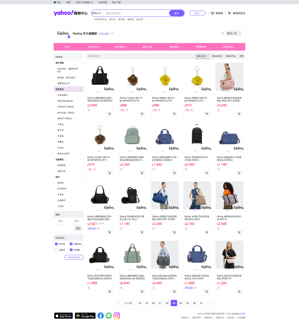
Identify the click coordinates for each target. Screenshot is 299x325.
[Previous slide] (88, 77)
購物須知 (208, 317)
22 (167, 303)
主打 (67, 47)
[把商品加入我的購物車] (110, 114)
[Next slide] (112, 77)
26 (194, 303)
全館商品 (228, 47)
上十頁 (128, 303)
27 (201, 303)
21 (160, 303)
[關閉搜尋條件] (100, 13)
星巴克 (112, 19)
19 (146, 303)
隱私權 (231, 317)
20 (153, 303)
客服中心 (185, 317)
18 (139, 303)
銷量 (242, 55)
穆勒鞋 (130, 19)
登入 (197, 13)
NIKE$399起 (100, 19)
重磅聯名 (174, 47)
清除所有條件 (74, 257)
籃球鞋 (121, 19)
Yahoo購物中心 (71, 13)
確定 (78, 228)
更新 (243, 313)
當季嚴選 (201, 47)
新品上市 (232, 33)
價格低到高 (217, 55)
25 (187, 303)
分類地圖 (241, 317)
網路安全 (220, 317)
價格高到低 (231, 55)
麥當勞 (139, 19)
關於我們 (197, 317)
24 (180, 303)
